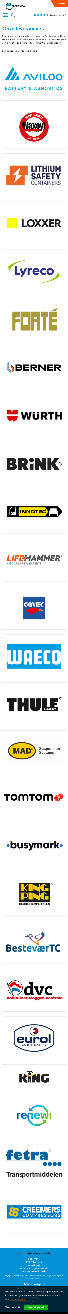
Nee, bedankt (12, 1307)
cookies (38, 1278)
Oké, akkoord (36, 1307)
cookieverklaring (18, 1299)
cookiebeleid (34, 1265)
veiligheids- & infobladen (38, 1253)
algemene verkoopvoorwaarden (34, 1268)
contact (19, 1253)
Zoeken (13, 15)
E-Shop (61, 4)
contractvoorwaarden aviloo (34, 1271)
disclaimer (33, 1259)
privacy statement (34, 1262)
